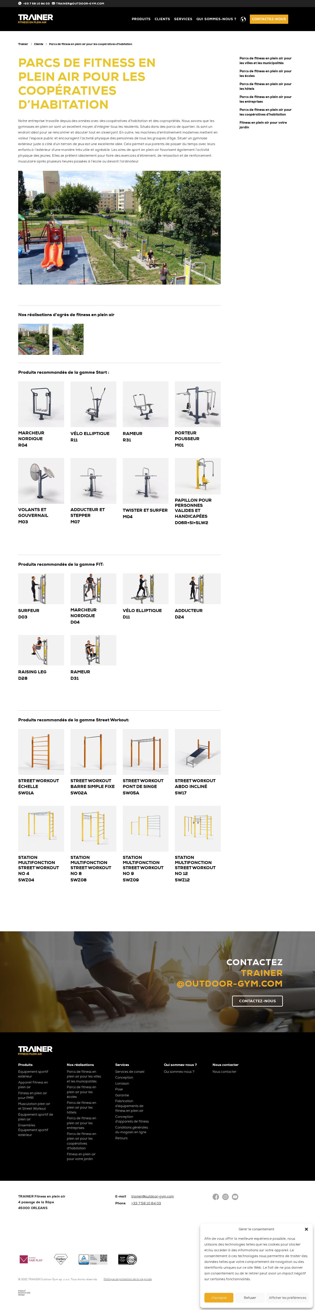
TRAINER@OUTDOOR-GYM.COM (80, 3)
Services (183, 19)
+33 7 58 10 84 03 (36, 3)
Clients (162, 19)
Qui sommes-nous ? (216, 19)
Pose (119, 1089)
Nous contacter (224, 1072)
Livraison (122, 1083)
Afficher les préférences (287, 1298)
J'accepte (219, 1298)
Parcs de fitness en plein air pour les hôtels (266, 86)
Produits (141, 19)
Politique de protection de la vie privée (128, 1279)
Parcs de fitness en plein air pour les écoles (266, 73)
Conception (124, 1077)
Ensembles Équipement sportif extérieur (33, 1130)
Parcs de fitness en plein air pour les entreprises (266, 99)
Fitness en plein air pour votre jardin (263, 125)
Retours (121, 1138)
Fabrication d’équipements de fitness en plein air (129, 1106)
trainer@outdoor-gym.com (152, 1196)
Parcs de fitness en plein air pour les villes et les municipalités (266, 60)
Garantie (122, 1095)
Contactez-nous (269, 19)
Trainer (23, 44)
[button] (306, 1229)
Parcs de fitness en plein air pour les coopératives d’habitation (266, 112)
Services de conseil (129, 1072)
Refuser (250, 1298)
